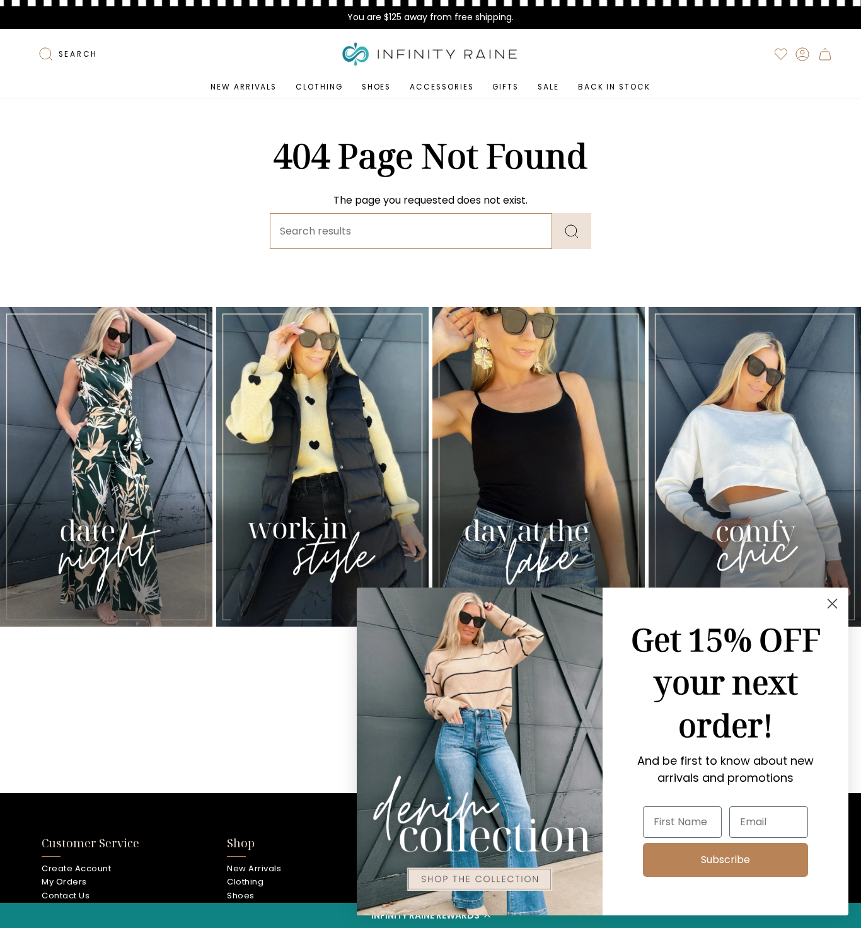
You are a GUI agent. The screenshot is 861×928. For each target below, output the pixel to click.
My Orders (64, 882)
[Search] (571, 231)
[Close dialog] (832, 604)
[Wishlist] (781, 54)
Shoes (241, 896)
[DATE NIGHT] (106, 466)
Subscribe (725, 859)
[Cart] (825, 54)
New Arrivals (254, 868)
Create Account (76, 868)
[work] (322, 466)
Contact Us (66, 896)
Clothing (245, 882)
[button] (319, 87)
